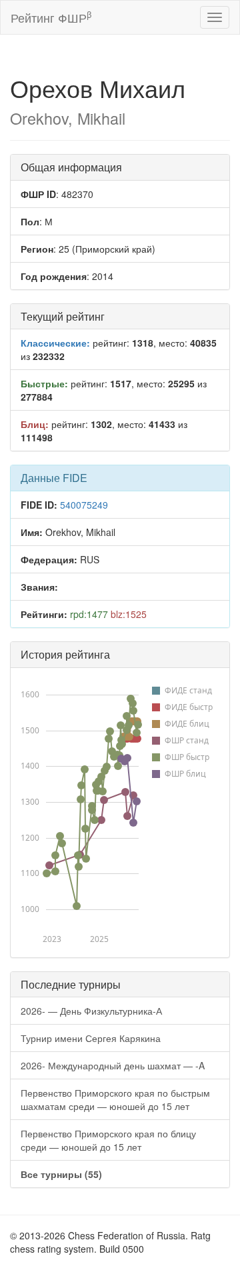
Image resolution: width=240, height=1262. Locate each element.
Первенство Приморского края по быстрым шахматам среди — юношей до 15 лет (115, 1099)
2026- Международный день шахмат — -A (113, 1065)
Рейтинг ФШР (51, 17)
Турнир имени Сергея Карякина (91, 1038)
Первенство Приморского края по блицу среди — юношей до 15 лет (108, 1140)
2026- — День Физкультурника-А (91, 1010)
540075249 (84, 504)
